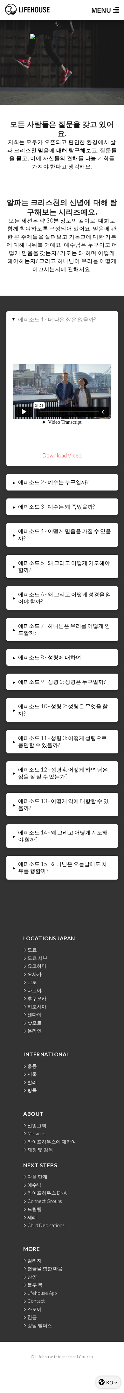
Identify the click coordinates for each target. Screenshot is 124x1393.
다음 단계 (37, 1176)
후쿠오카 (36, 998)
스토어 (34, 1309)
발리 (32, 1082)
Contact (36, 1301)
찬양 (32, 1277)
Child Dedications (46, 1225)
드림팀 (34, 1209)
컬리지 (34, 1260)
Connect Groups (44, 1201)
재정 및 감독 (40, 1149)
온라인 (34, 1030)
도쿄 (32, 949)
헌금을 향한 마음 (45, 1268)
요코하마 (36, 966)
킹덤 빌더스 (39, 1325)
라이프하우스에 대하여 (51, 1141)
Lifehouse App (42, 1293)
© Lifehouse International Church (62, 1357)
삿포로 (34, 1023)
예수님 (34, 1185)
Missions (36, 1133)
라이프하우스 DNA (47, 1193)
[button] (103, 10)
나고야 (34, 990)
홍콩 (32, 1066)
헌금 (32, 1317)
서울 (32, 1074)
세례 (32, 1217)
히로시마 (36, 1006)
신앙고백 (36, 1125)
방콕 (32, 1090)
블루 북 (35, 1284)
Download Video (62, 455)
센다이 (34, 1014)
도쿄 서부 (37, 958)
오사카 (34, 974)
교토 (32, 982)
